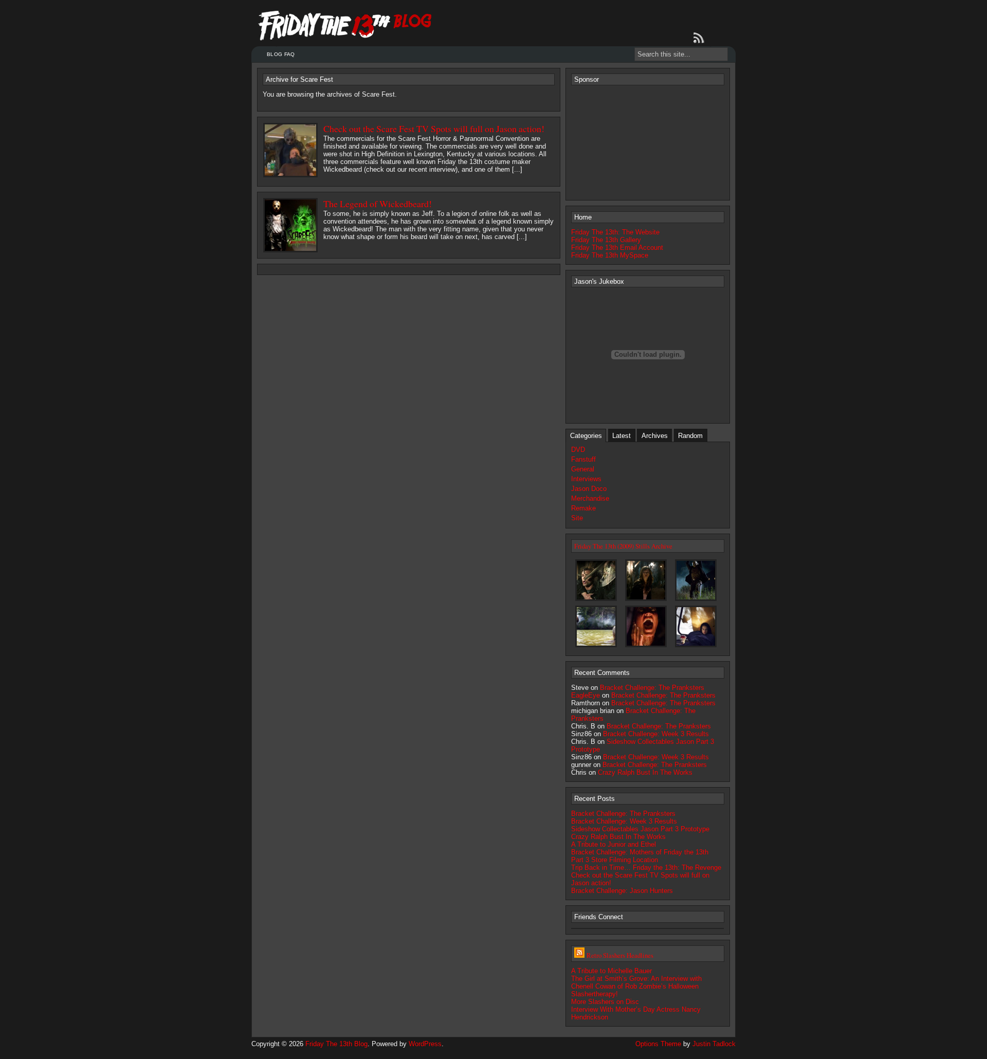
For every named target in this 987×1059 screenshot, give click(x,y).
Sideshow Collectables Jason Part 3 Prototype (640, 829)
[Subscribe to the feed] (700, 38)
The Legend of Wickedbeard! (377, 203)
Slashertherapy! (594, 994)
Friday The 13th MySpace (609, 255)
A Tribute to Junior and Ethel (613, 844)
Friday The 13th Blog (336, 1044)
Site (577, 518)
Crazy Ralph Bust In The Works (645, 772)
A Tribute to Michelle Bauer (611, 971)
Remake (583, 508)
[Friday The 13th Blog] (345, 26)
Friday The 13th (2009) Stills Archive (623, 546)
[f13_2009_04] (646, 646)
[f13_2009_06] (696, 646)
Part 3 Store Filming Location (614, 860)
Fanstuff (583, 459)
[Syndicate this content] (579, 955)
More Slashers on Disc (605, 1002)
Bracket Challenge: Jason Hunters (622, 890)
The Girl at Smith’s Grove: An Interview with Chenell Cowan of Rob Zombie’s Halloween (636, 982)
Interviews (586, 479)
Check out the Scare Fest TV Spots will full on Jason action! (433, 128)
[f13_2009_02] (696, 600)
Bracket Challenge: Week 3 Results (656, 734)
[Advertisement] (647, 141)
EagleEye (585, 695)
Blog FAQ (281, 54)
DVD (578, 449)
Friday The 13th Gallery (606, 240)
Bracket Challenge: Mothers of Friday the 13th (639, 852)
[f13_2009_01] (646, 600)
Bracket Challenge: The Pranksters (652, 687)
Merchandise (590, 498)
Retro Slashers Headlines (620, 955)
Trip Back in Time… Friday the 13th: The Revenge (646, 867)
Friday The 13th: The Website (615, 232)
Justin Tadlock (714, 1044)
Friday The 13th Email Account (617, 247)
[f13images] (596, 600)
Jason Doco (589, 488)
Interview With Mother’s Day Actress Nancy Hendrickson (636, 1013)
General (582, 469)
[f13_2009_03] (596, 646)
